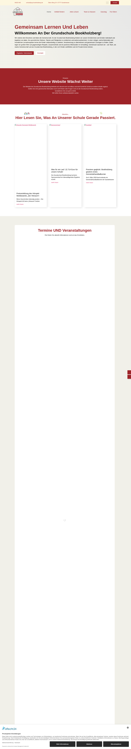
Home (49, 12)
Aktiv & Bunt (74, 12)
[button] (107, 2)
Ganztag (104, 12)
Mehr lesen (20, 204)
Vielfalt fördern (59, 12)
